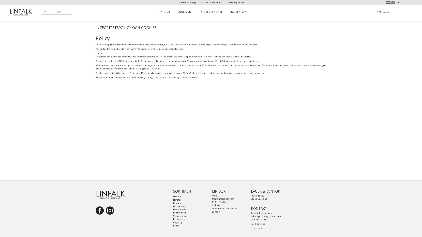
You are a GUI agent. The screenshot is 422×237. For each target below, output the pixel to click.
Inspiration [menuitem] (238, 11)
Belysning (177, 222)
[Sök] (45, 11)
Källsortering (179, 219)
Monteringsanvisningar (223, 199)
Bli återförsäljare (220, 202)
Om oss (215, 195)
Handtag (177, 199)
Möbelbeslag (179, 209)
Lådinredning (179, 212)
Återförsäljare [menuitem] (212, 11)
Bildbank (216, 205)
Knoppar (177, 203)
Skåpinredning (180, 216)
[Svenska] (388, 2)
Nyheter (177, 196)
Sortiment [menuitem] (185, 11)
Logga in (216, 212)
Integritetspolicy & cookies (224, 208)
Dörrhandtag (179, 206)
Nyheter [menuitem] (164, 11)
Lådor (176, 225)
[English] (393, 2)
